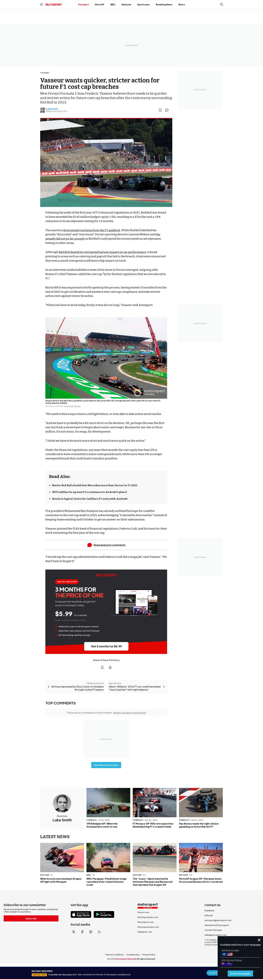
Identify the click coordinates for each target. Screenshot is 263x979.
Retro (182, 4)
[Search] (222, 4)
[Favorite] (160, 110)
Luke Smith (52, 109)
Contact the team (213, 930)
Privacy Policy (148, 954)
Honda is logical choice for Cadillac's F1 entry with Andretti (90, 498)
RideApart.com (145, 932)
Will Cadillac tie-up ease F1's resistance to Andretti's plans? (89, 492)
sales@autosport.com (215, 935)
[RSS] (99, 932)
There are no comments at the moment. (106, 712)
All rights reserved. (146, 959)
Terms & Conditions (114, 954)
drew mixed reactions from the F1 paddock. (92, 230)
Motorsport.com (146, 922)
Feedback (209, 910)
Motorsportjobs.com (148, 917)
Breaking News (164, 4)
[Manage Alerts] (110, 667)
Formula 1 (83, 4)
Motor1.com (143, 912)
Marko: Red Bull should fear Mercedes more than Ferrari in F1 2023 (94, 485)
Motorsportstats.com (148, 927)
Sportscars (143, 4)
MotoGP (99, 4)
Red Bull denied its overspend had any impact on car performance (102, 252)
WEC (113, 4)
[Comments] (167, 110)
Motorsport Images (72, 406)
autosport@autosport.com (218, 920)
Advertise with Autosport (217, 925)
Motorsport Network (125, 959)
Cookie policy (133, 954)
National (126, 4)
